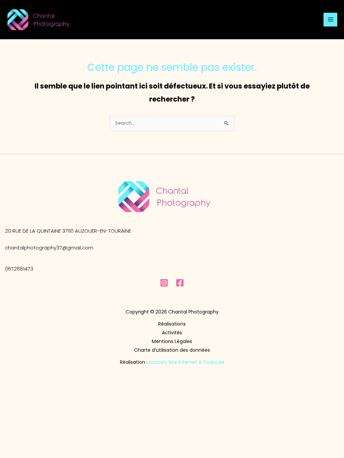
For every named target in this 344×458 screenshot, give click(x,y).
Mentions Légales (172, 341)
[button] (68, 230)
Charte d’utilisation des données (172, 350)
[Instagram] (164, 283)
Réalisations (172, 324)
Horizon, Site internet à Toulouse (186, 362)
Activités (172, 332)
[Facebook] (180, 283)
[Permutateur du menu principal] (330, 19)
